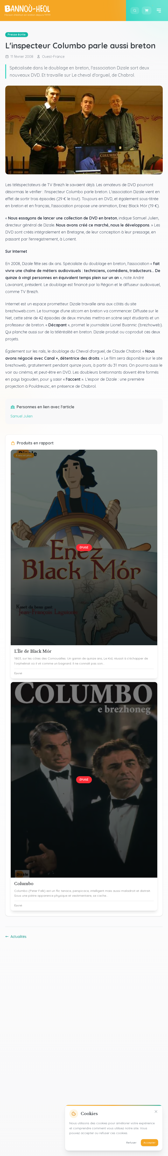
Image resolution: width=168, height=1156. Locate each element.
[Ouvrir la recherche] (134, 10)
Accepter (150, 1142)
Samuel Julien (21, 416)
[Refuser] (156, 1111)
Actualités (18, 936)
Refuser (131, 1142)
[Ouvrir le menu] (159, 10)
